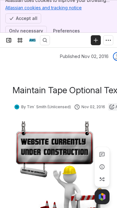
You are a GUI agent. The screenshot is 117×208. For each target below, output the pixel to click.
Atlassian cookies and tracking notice (43, 7)
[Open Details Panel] (102, 167)
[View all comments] (102, 154)
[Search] (45, 40)
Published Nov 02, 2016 (84, 56)
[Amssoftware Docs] (32, 40)
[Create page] (102, 179)
